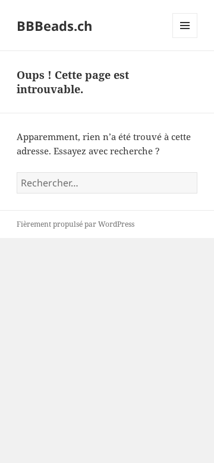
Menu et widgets (185, 37)
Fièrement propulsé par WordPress (75, 224)
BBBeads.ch (54, 25)
